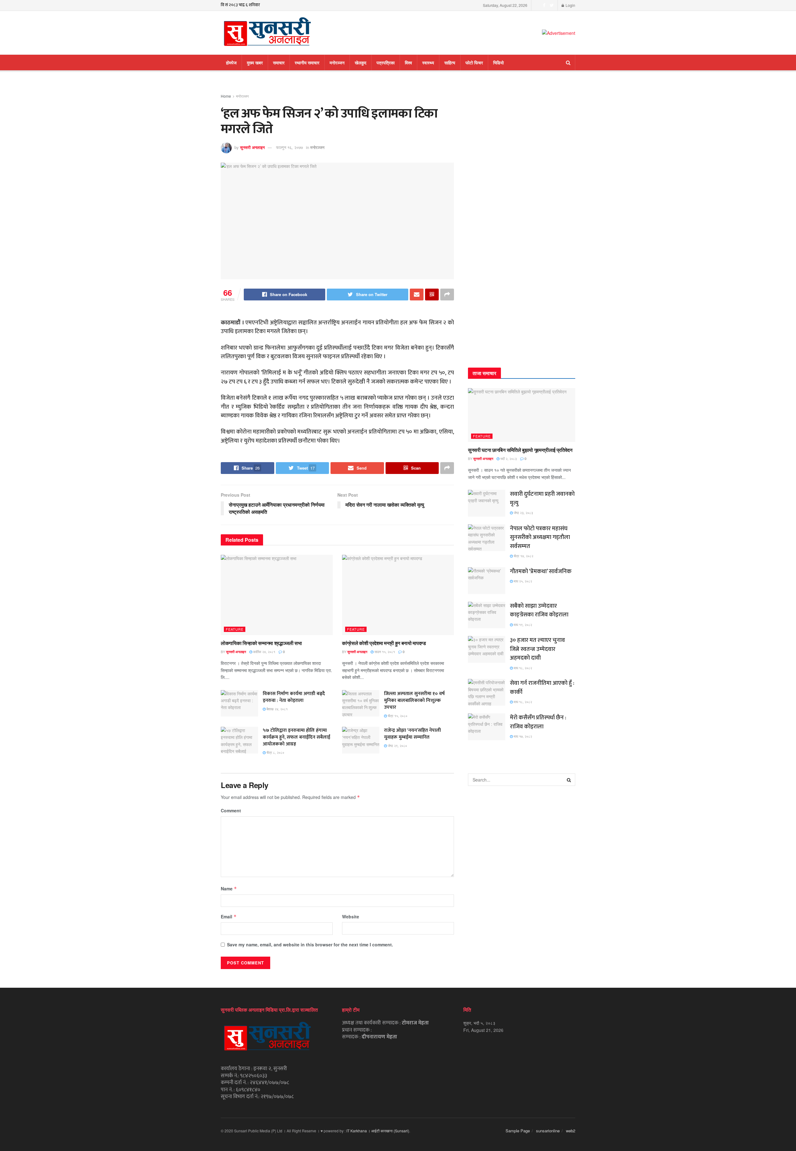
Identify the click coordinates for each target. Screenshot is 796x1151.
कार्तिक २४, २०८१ (263, 651)
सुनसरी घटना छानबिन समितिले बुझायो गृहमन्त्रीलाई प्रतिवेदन (520, 449)
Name (229, 888)
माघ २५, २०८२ (522, 580)
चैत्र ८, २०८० (275, 752)
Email (229, 916)
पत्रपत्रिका (386, 62)
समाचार (279, 62)
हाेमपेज (231, 62)
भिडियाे (498, 62)
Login (570, 5)
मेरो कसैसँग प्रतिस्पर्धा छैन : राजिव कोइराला (538, 722)
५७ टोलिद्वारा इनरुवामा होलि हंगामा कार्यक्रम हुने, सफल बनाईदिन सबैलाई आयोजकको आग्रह (296, 737)
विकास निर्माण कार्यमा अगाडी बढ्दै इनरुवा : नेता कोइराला (294, 697)
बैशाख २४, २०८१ (277, 708)
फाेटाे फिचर (474, 62)
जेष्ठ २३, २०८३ (523, 512)
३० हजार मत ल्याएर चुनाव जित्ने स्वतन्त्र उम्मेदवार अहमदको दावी (537, 649)
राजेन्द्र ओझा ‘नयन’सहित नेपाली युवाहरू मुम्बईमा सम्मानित (412, 733)
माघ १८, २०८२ (522, 667)
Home (226, 96)
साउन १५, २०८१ (384, 651)
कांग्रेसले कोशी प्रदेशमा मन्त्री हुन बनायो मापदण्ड (384, 643)
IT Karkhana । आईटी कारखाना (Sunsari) (377, 1130)
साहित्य (449, 62)
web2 (570, 1131)
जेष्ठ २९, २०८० (397, 745)
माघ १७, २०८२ (522, 736)
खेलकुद (360, 62)
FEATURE (234, 629)
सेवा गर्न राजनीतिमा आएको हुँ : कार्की (542, 687)
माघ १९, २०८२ (522, 624)
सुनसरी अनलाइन (252, 147)
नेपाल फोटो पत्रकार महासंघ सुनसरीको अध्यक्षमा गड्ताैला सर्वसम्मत (540, 537)
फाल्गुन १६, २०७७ (289, 147)
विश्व (408, 62)
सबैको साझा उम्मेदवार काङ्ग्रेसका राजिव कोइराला (539, 610)
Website (350, 916)
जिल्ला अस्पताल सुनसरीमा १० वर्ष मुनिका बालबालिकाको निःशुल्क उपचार (414, 700)
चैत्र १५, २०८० (397, 715)
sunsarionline (548, 1131)
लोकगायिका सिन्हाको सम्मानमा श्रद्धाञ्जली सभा (261, 643)
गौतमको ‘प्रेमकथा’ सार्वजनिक (541, 571)
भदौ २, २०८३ (508, 458)
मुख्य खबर (255, 62)
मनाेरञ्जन (337, 62)
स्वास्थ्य (428, 62)
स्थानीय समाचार (307, 62)
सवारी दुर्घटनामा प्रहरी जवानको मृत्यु (542, 498)
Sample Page (518, 1131)
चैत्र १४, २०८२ (523, 555)
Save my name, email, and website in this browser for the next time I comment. (310, 944)
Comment (231, 810)
